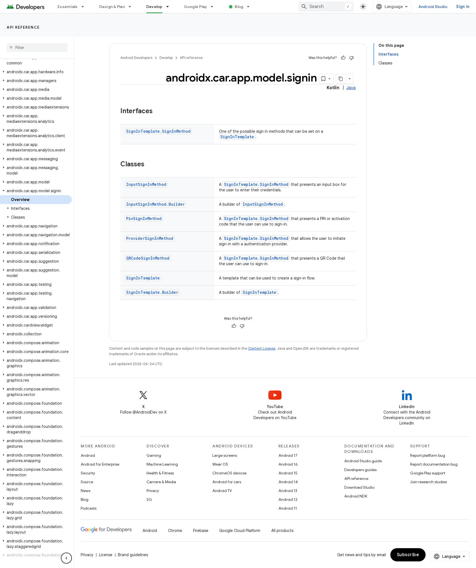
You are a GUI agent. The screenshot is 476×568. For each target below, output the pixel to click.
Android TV (222, 490)
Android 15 (288, 473)
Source (87, 481)
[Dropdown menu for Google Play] (214, 6)
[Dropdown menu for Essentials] (85, 6)
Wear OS (220, 464)
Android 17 (288, 455)
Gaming (154, 455)
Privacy (153, 490)
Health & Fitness (160, 473)
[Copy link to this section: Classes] (149, 164)
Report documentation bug (434, 464)
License (105, 555)
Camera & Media (161, 481)
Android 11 (287, 508)
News (85, 490)
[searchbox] (37, 47)
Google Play (195, 6)
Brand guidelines (133, 555)
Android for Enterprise (100, 464)
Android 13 (287, 490)
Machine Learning (162, 464)
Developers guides (360, 469)
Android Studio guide (363, 460)
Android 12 (288, 499)
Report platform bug (427, 455)
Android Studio (433, 6)
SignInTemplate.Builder (152, 292)
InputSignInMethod (146, 184)
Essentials (68, 6)
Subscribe (408, 555)
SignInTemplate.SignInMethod (158, 131)
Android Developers (136, 57)
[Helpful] (343, 58)
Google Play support (427, 473)
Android (88, 455)
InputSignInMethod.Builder (155, 204)
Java (351, 88)
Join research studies (428, 481)
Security (88, 473)
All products (282, 530)
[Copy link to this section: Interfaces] (158, 111)
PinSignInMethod (144, 218)
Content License (261, 348)
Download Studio (359, 487)
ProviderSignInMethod (149, 238)
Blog (239, 6)
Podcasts (88, 508)
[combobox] (326, 7)
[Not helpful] (351, 58)
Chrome (175, 530)
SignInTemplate (237, 136)
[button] (36, 60)
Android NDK (355, 496)
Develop (154, 6)
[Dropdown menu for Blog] (250, 6)
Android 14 (288, 481)
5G (149, 499)
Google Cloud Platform (239, 530)
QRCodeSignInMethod (147, 258)
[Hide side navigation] (66, 558)
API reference (23, 27)
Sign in (462, 6)
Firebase (200, 530)
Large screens (224, 455)
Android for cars (226, 481)
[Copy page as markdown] (341, 78)
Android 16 (288, 464)
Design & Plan (112, 6)
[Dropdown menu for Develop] (170, 6)
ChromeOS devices (229, 473)
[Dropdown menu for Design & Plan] (132, 6)
